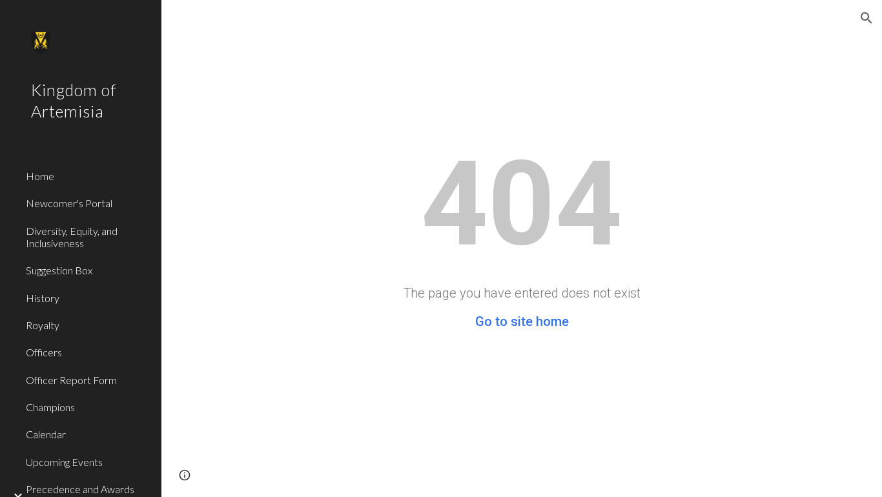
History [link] (42, 298)
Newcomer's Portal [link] (69, 203)
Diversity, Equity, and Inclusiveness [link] (72, 237)
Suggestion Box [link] (59, 270)
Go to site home (522, 321)
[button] (866, 18)
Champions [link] (50, 407)
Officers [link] (44, 352)
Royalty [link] (42, 325)
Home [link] (40, 176)
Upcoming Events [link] (64, 462)
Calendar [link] (46, 434)
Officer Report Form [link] (71, 380)
